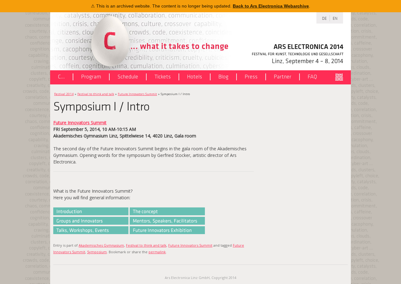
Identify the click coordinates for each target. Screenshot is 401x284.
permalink (157, 251)
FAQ (312, 76)
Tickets (162, 76)
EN (335, 18)
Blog (223, 76)
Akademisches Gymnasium (101, 245)
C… (61, 76)
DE (324, 18)
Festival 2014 (64, 94)
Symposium (97, 251)
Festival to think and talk (95, 94)
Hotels (194, 76)
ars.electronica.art (341, 77)
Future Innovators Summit (137, 94)
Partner (282, 76)
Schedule (127, 76)
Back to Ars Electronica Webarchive (271, 5)
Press (251, 76)
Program (91, 76)
